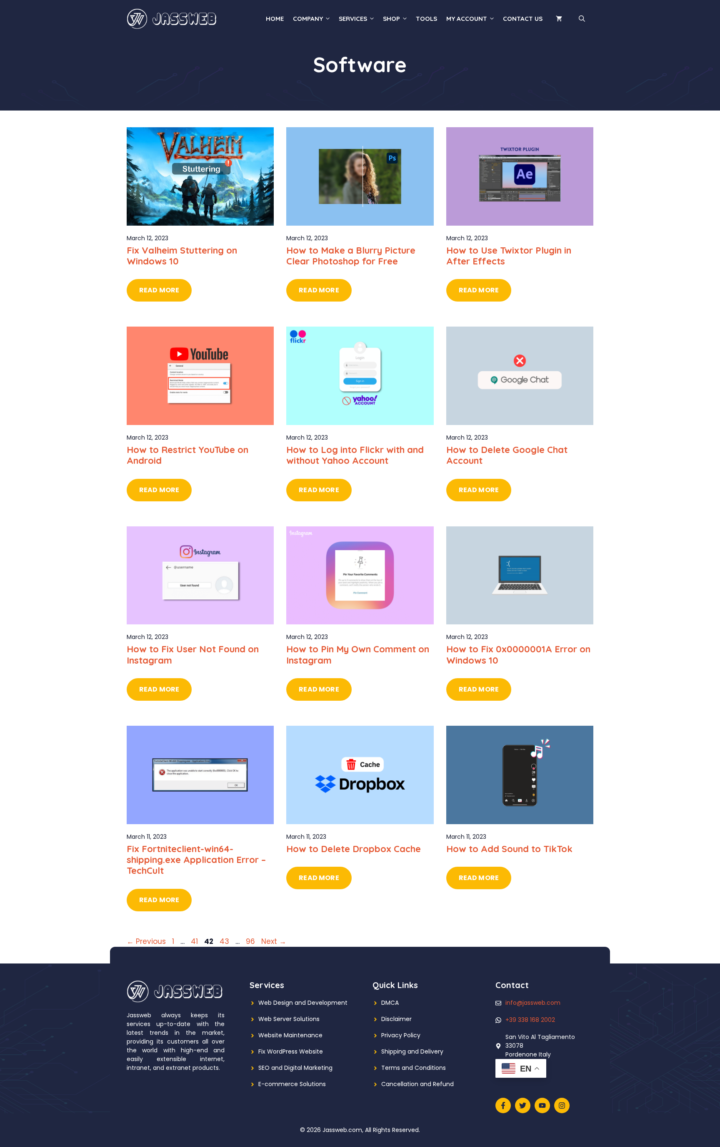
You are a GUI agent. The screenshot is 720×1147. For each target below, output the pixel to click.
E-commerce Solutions (292, 1084)
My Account (466, 19)
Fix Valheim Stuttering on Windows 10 (182, 255)
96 (251, 941)
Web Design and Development (303, 1003)
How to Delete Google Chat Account (507, 455)
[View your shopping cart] (559, 18)
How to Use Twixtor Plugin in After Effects (508, 255)
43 (225, 941)
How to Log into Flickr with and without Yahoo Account (355, 455)
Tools (426, 19)
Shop (391, 19)
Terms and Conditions (413, 1068)
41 (195, 941)
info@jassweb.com (532, 1003)
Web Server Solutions (289, 1019)
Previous (146, 941)
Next (273, 941)
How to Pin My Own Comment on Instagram (357, 654)
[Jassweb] (172, 18)
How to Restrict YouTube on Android (187, 455)
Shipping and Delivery (412, 1051)
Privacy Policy (400, 1035)
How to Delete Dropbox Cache (353, 849)
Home (275, 19)
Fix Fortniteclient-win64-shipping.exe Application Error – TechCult (196, 860)
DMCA (390, 1003)
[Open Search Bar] (581, 18)
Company (308, 19)
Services (353, 19)
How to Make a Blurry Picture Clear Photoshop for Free (350, 255)
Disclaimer (396, 1019)
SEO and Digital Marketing (295, 1068)
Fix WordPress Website (290, 1051)
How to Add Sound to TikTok (509, 849)
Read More (159, 290)
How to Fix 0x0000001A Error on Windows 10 (518, 654)
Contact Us (522, 19)
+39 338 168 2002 (530, 1020)
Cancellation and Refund (417, 1084)
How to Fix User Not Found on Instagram (193, 654)
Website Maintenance (290, 1035)
